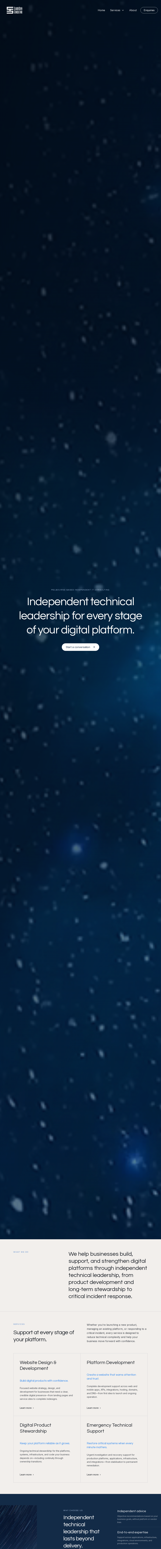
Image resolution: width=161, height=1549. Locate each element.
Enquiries (149, 10)
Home (101, 10)
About (133, 10)
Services (115, 10)
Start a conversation (78, 647)
